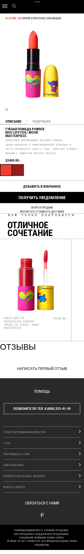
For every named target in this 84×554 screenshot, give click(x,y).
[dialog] (23, 323)
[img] (35, 280)
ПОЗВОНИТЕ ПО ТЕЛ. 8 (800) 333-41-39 (42, 408)
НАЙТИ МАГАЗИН (13, 465)
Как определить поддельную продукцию (41, 534)
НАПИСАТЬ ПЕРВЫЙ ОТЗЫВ (42, 369)
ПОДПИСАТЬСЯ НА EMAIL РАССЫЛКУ (24, 476)
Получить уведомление (42, 197)
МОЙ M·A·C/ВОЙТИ (14, 487)
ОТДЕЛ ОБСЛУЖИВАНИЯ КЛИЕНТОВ (24, 432)
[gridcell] (6, 170)
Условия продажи (55, 530)
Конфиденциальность (28, 530)
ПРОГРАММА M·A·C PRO (16, 454)
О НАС (7, 443)
